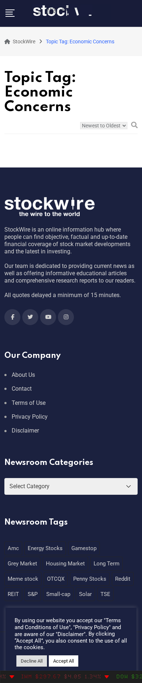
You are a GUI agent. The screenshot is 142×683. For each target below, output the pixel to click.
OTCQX (55, 579)
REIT (13, 594)
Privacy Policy (30, 416)
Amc (13, 548)
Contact (22, 388)
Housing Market (65, 563)
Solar (85, 594)
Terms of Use (29, 402)
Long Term (106, 563)
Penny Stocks (89, 579)
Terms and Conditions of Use (68, 624)
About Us (23, 374)
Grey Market (22, 563)
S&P (33, 594)
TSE (105, 594)
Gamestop (83, 548)
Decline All (32, 661)
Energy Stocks (45, 548)
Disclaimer (25, 430)
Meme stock (23, 579)
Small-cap (58, 594)
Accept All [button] (63, 661)
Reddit (122, 579)
